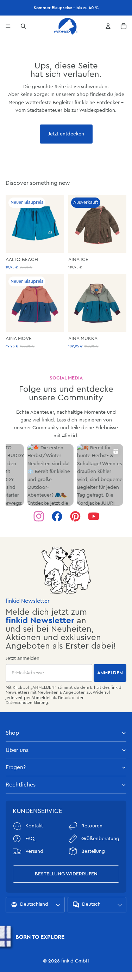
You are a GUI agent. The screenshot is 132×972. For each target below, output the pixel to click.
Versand (34, 851)
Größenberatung (100, 838)
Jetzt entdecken (66, 134)
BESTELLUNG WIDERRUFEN (66, 873)
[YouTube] (93, 516)
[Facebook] (57, 516)
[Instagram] (38, 516)
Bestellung (93, 851)
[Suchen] (23, 26)
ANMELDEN (110, 672)
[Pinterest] (75, 516)
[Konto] (108, 26)
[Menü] (8, 26)
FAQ (29, 838)
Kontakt (34, 826)
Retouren (91, 826)
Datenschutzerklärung (27, 702)
